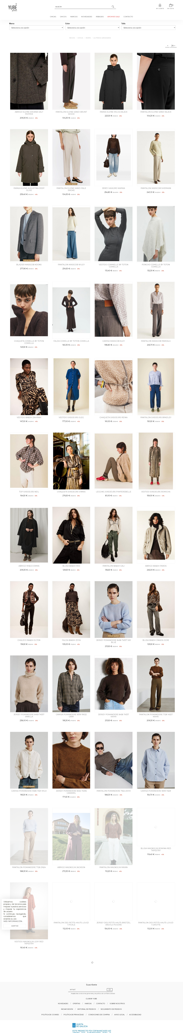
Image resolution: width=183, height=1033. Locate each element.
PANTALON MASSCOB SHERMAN (156, 188)
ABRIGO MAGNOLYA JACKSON (71, 867)
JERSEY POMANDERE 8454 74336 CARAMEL (71, 792)
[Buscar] (113, 7)
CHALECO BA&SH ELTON (29, 640)
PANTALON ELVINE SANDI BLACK (155, 112)
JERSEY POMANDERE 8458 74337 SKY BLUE (113, 641)
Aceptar (14, 926)
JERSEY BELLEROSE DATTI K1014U (71, 1020)
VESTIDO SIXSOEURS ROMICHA (155, 492)
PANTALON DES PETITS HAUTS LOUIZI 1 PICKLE (71, 945)
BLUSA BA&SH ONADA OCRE (156, 640)
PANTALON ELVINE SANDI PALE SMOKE (71, 189)
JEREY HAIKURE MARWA (113, 188)
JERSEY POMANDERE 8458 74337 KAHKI (113, 715)
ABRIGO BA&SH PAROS (156, 566)
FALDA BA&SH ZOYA (71, 640)
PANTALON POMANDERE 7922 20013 (114, 791)
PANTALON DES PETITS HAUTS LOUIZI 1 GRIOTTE (155, 945)
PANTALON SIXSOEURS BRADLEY (155, 417)
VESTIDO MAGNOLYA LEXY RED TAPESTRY (28, 945)
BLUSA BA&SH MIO (71, 566)
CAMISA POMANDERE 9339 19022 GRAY (71, 715)
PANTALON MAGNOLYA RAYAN (113, 867)
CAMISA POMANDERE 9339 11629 (156, 791)
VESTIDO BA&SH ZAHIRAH (29, 417)
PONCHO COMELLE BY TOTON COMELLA (156, 266)
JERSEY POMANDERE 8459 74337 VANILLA (29, 715)
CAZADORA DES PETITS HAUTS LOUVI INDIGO (29, 1021)
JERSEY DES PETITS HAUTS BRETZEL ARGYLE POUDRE (114, 945)
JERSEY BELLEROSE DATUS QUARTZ (156, 1020)
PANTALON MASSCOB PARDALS (156, 341)
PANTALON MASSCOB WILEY (71, 265)
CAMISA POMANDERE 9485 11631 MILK (29, 791)
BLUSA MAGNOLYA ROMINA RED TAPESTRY (156, 868)
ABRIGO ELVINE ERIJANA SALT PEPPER (29, 113)
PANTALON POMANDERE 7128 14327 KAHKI (156, 715)
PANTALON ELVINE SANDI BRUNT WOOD (71, 113)
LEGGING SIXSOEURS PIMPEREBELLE (113, 492)
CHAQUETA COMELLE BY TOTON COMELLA (29, 342)
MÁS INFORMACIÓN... (13, 921)
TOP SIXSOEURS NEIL (29, 492)
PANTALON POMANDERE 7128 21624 (29, 867)
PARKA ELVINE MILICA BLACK (113, 112)
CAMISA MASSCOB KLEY (113, 341)
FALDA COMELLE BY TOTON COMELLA (71, 341)
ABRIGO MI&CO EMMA (29, 566)
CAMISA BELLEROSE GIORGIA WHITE (113, 1020)
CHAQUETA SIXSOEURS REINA (113, 417)
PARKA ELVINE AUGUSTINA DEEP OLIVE (29, 189)
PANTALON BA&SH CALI (114, 566)
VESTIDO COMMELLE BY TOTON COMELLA (113, 266)
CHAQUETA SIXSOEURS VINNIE (71, 492)
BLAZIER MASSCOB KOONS (29, 265)
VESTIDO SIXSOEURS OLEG (71, 417)
